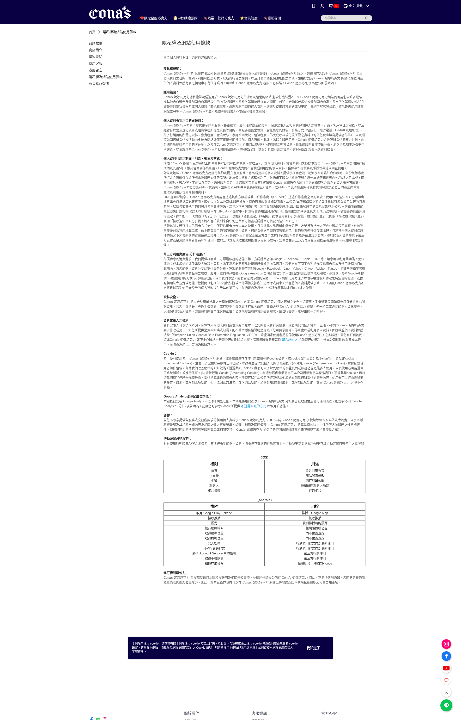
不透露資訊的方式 (253, 406)
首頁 (92, 32)
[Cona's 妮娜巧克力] (110, 12)
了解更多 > (139, 651)
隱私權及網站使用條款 (175, 647)
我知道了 (313, 648)
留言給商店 (289, 339)
